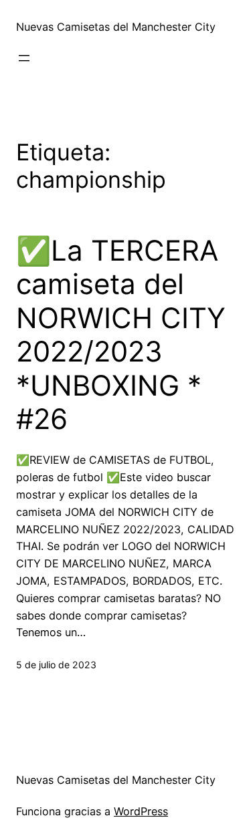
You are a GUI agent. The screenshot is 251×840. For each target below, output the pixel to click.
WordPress (141, 811)
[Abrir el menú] (24, 58)
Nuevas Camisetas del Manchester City (116, 26)
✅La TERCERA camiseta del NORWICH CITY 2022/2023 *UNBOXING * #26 (121, 335)
